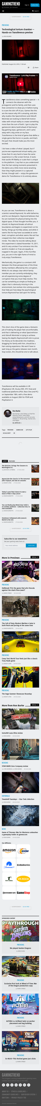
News (4, 829)
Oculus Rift (7, 433)
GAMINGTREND (11, 1103)
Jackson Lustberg (9, 470)
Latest (5, 461)
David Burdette (8, 496)
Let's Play (29, 430)
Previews (5, 25)
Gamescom (19, 430)
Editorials (6, 795)
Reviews (5, 762)
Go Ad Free (26, 16)
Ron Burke (7, 36)
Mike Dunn (21, 951)
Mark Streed (8, 593)
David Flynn (7, 483)
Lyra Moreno (8, 769)
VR (14, 433)
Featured (12, 461)
